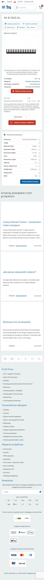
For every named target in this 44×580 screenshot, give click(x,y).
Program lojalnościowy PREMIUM (14, 430)
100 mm (34, 149)
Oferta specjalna (8, 456)
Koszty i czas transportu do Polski (13, 420)
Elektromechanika (21, 246)
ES (30, 504)
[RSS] (39, 358)
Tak (36, 176)
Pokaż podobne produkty (30, 182)
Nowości (6, 452)
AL (36, 163)
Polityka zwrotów (8, 427)
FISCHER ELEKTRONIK (32, 87)
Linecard (6, 413)
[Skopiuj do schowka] (39, 79)
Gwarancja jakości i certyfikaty (12, 391)
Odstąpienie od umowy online (13, 436)
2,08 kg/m (33, 169)
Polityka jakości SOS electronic (13, 394)
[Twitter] (25, 358)
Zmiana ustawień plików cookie (13, 440)
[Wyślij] (40, 491)
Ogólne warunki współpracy (12, 417)
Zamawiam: (18, 117)
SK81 (35, 156)
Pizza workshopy (8, 466)
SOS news (6, 473)
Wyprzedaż (6, 459)
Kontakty (6, 381)
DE (37, 500)
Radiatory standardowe (32, 81)
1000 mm (34, 159)
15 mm (34, 153)
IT (23, 504)
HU (22, 500)
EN (30, 500)
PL (16, 504)
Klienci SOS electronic (10, 377)
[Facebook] (5, 358)
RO (9, 504)
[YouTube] (12, 358)
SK (9, 500)
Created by (30, 573)
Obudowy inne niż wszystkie (17, 321)
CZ (16, 500)
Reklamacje (7, 423)
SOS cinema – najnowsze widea (13, 462)
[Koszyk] (40, 7)
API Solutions (7, 449)
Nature (35, 146)
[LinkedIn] (18, 358)
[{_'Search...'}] (17, 7)
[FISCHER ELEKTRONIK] (5, 246)
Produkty (6, 410)
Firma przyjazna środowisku (12, 401)
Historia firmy (7, 397)
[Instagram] (32, 358)
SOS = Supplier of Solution (11, 374)
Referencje (6, 387)
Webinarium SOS (8, 469)
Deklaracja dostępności (10, 476)
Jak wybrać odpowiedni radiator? (19, 271)
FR (37, 504)
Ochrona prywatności (10, 433)
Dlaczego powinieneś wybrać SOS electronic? (18, 384)
